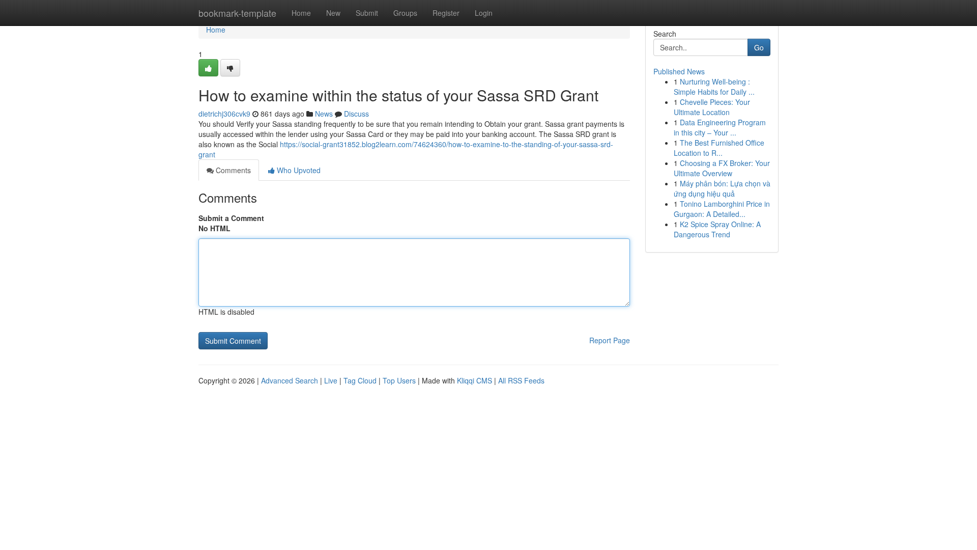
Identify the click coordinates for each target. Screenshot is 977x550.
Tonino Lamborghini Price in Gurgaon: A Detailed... (722, 209)
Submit (367, 13)
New (333, 13)
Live (330, 380)
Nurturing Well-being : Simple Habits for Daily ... (714, 86)
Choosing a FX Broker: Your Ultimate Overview (722, 168)
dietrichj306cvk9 (224, 113)
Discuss (356, 113)
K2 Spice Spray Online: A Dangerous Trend (717, 229)
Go (759, 47)
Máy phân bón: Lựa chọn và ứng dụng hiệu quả (722, 188)
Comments (232, 170)
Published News (679, 71)
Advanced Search (289, 380)
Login (484, 13)
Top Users (399, 380)
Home (301, 13)
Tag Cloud (360, 380)
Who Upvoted (298, 170)
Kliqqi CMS (474, 380)
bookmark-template (237, 12)
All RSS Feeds (521, 380)
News (324, 113)
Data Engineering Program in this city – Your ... (720, 127)
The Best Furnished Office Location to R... (719, 148)
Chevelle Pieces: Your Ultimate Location (712, 107)
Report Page (609, 340)
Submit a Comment (231, 218)
